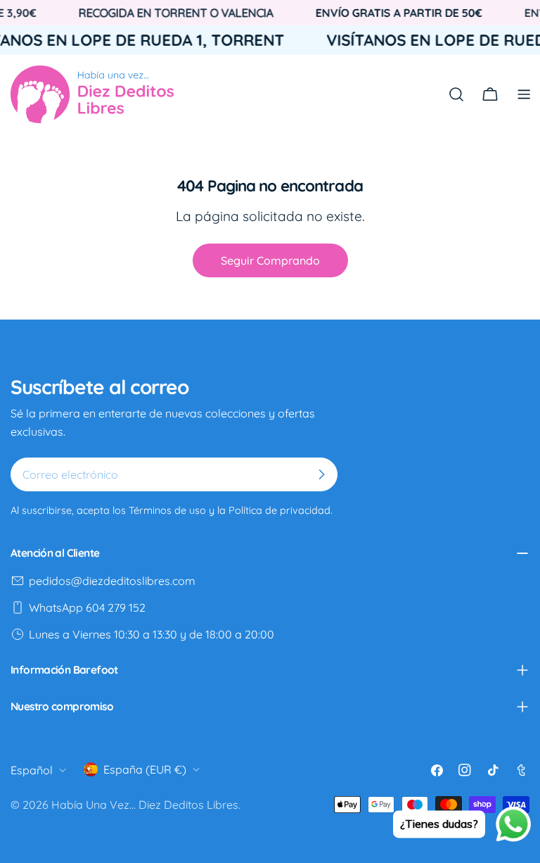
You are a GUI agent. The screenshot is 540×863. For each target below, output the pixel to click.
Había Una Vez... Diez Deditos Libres (144, 805)
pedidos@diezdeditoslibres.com (112, 581)
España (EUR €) (144, 769)
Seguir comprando (270, 260)
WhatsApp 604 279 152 (87, 607)
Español (32, 770)
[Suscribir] (321, 474)
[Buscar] (456, 94)
